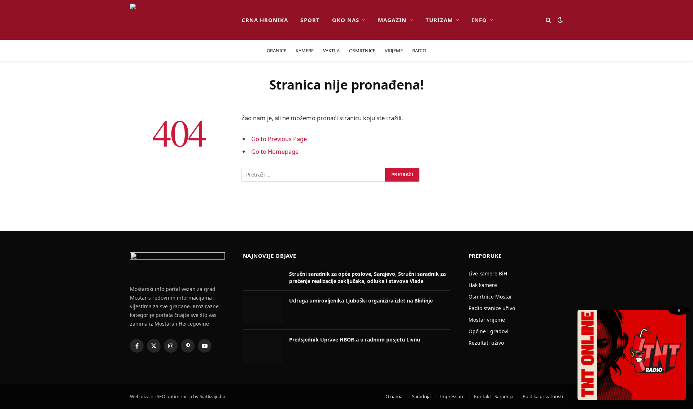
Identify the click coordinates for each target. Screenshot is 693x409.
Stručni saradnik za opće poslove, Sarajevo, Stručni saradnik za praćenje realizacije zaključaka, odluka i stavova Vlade (367, 277)
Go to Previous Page (279, 139)
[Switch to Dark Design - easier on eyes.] (559, 20)
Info (479, 19)
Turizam (439, 19)
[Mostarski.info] (180, 20)
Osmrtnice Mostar (490, 296)
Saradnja (421, 396)
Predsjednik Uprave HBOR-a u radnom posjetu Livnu (354, 339)
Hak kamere (482, 285)
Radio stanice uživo (491, 308)
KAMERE (305, 50)
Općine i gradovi (488, 331)
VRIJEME (394, 50)
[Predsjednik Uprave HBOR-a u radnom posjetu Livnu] (263, 349)
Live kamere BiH (487, 273)
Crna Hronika (264, 19)
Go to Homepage (274, 151)
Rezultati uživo (486, 342)
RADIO (419, 50)
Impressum (452, 396)
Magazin (392, 19)
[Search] (548, 20)
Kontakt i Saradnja (493, 396)
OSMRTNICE (362, 50)
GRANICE (276, 50)
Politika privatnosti (543, 396)
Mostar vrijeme (486, 319)
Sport (309, 19)
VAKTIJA (331, 50)
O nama (393, 396)
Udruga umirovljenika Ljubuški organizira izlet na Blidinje (361, 300)
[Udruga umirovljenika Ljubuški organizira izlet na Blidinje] (263, 310)
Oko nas (345, 19)
